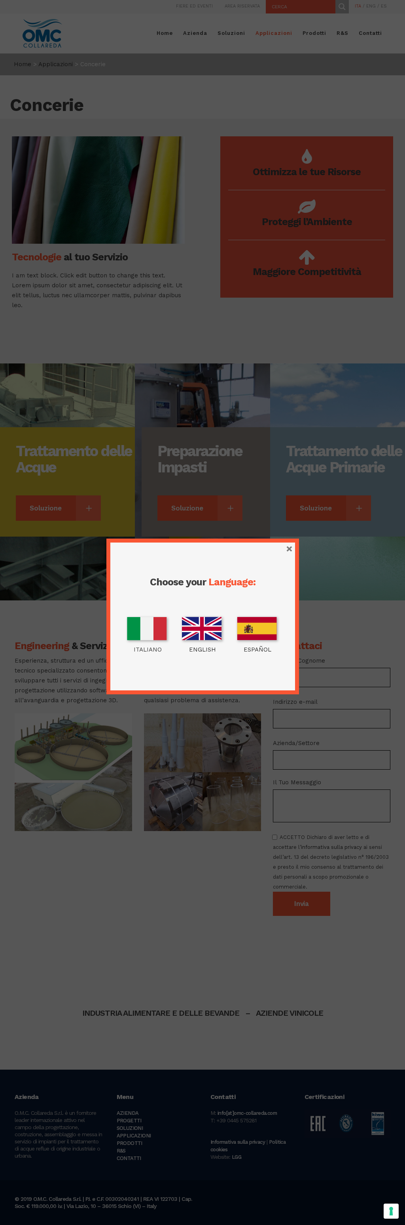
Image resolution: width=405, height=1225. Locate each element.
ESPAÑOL (257, 649)
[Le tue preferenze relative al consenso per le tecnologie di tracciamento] (391, 1211)
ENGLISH (202, 649)
